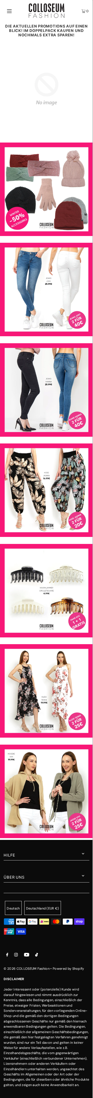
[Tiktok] (36, 955)
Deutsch (13, 908)
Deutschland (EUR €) (42, 908)
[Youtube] (26, 955)
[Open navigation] (14, 11)
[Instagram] (16, 955)
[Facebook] (7, 955)
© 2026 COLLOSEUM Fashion (27, 968)
